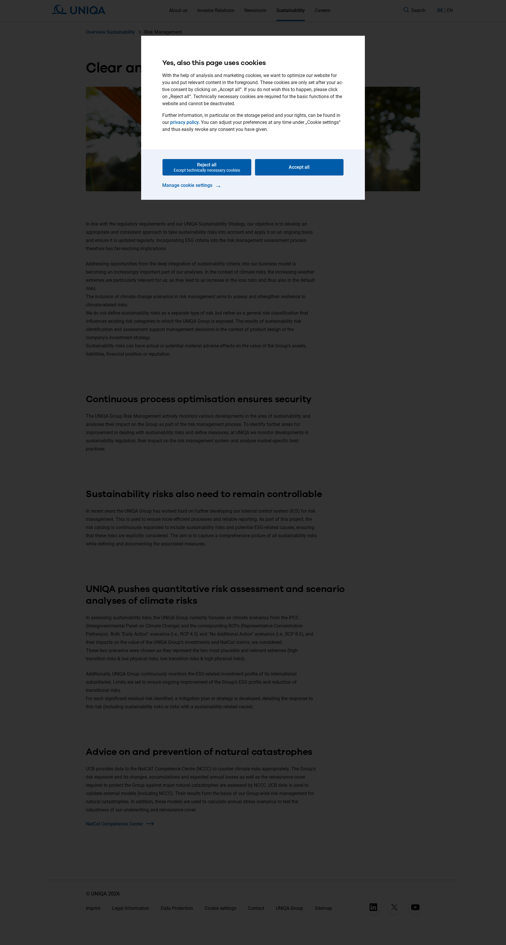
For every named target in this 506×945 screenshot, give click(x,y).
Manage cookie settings (192, 185)
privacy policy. (185, 122)
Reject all (207, 167)
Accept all (299, 167)
